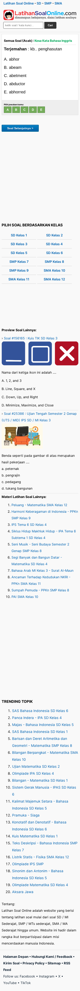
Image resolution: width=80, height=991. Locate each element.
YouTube (10, 983)
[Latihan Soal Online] (40, 15)
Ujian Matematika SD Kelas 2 (36, 766)
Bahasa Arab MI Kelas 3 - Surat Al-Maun (42, 570)
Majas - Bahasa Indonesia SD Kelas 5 (43, 725)
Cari (50, 25)
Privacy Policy (34, 963)
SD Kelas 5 (19, 253)
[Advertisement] (40, 177)
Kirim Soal (11, 963)
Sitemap (54, 963)
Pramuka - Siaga (26, 815)
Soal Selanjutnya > (20, 128)
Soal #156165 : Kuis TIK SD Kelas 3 (30, 338)
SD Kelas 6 (54, 253)
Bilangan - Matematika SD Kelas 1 (40, 780)
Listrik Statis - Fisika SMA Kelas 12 (40, 857)
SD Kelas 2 (54, 235)
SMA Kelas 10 (54, 270)
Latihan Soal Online (18, 3)
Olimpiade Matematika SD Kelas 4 (40, 885)
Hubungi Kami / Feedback (52, 957)
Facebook (27, 976)
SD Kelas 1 (19, 235)
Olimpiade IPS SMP (28, 864)
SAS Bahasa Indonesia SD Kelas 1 (40, 732)
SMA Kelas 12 (54, 279)
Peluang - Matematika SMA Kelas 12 (39, 505)
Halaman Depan (16, 957)
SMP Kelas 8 (54, 262)
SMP (47, 3)
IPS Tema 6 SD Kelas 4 (29, 525)
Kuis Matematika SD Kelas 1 (35, 836)
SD (39, 3)
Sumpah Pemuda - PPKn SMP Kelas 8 (40, 590)
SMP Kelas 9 (19, 270)
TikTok (26, 983)
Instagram (46, 976)
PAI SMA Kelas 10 (24, 597)
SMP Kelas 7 (19, 262)
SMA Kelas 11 (18, 279)
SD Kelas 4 (54, 244)
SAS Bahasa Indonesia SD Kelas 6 (40, 711)
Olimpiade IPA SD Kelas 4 (33, 773)
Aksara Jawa (22, 892)
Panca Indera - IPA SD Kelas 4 (37, 718)
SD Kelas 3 (19, 244)
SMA (58, 3)
